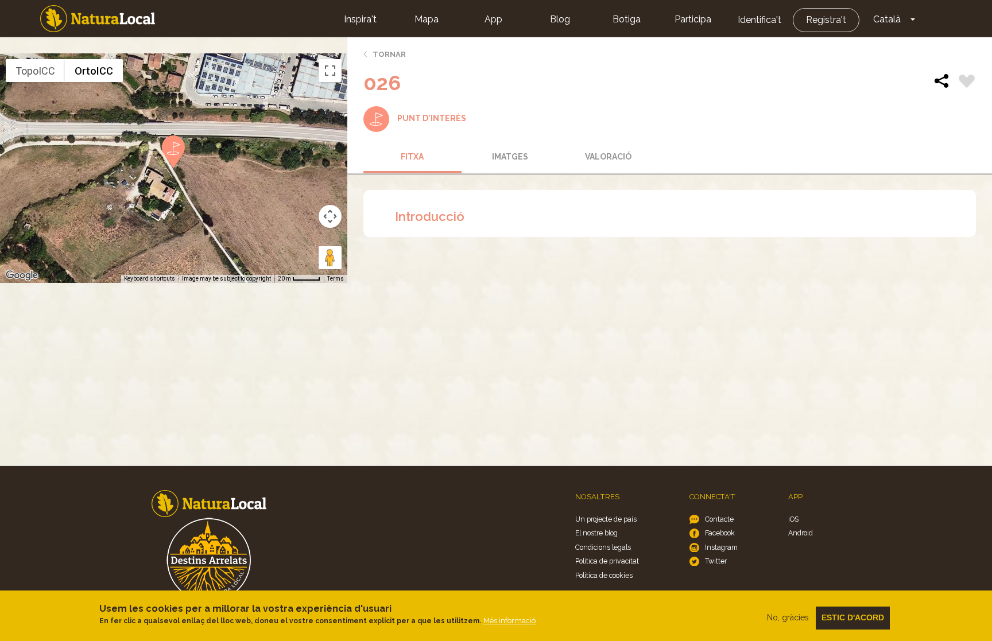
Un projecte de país (606, 519)
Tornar (389, 54)
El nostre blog (596, 533)
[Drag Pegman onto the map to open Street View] (330, 257)
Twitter (716, 561)
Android (800, 533)
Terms (335, 278)
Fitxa (412, 156)
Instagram (721, 547)
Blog (560, 19)
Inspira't (360, 19)
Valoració (608, 156)
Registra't (826, 19)
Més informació (509, 620)
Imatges (510, 156)
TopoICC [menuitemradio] (35, 71)
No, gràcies (788, 617)
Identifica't (759, 19)
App (493, 19)
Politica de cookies (604, 575)
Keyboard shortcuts (149, 278)
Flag (967, 82)
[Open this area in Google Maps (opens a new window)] (22, 275)
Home (97, 18)
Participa (693, 19)
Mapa (426, 19)
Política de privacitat (607, 561)
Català (887, 19)
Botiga (627, 19)
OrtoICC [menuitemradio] (94, 71)
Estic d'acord (853, 617)
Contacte (719, 519)
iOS (793, 519)
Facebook (720, 533)
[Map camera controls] (330, 216)
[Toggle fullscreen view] (330, 70)
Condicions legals (603, 547)
